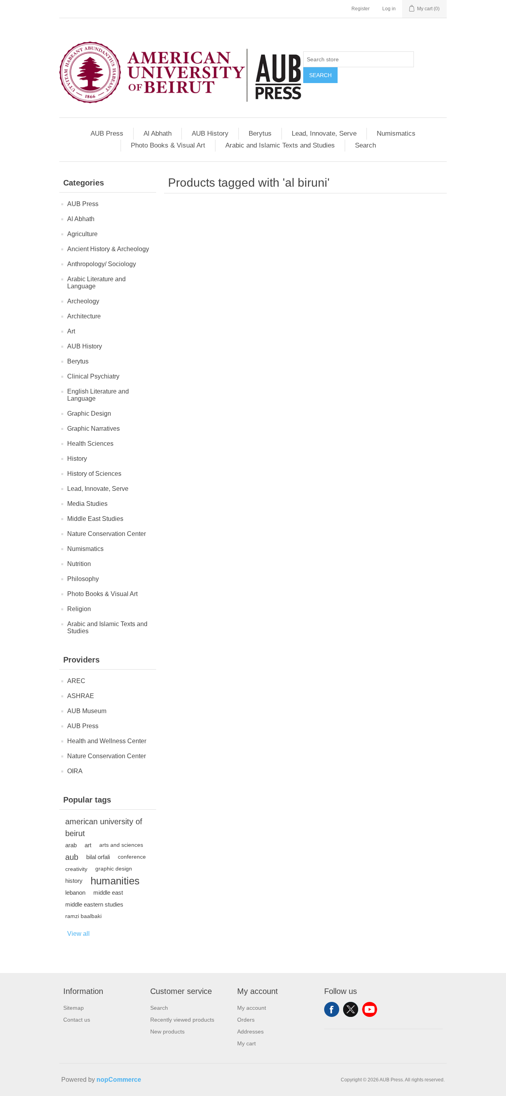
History (77, 458)
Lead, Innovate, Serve (324, 133)
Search (320, 75)
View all (78, 933)
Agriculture (82, 234)
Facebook (331, 1009)
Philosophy (83, 578)
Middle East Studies (95, 518)
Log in (389, 8)
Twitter (350, 1009)
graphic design (113, 869)
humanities (115, 880)
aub (71, 857)
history (74, 880)
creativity (76, 869)
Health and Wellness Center (106, 741)
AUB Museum (86, 711)
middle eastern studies (94, 904)
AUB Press (107, 133)
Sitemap (73, 1008)
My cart (246, 1043)
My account (251, 1008)
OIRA (75, 771)
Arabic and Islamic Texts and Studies (280, 145)
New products (167, 1031)
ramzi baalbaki (83, 916)
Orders (246, 1019)
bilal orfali (98, 857)
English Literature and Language (98, 395)
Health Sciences (90, 443)
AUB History (210, 133)
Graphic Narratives (93, 428)
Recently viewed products (182, 1019)
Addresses (250, 1031)
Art (71, 331)
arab (71, 845)
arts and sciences (121, 845)
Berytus (260, 133)
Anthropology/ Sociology (101, 264)
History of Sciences (94, 473)
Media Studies (87, 503)
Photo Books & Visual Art (168, 145)
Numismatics (396, 133)
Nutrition (79, 563)
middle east (108, 892)
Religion (79, 609)
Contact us (76, 1019)
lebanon (75, 892)
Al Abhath (157, 133)
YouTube (369, 1009)
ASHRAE (80, 696)
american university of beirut (103, 827)
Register (360, 8)
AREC (76, 681)
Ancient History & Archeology (108, 249)
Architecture (84, 316)
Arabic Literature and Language (96, 283)
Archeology (83, 301)
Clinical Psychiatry (93, 376)
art (88, 845)
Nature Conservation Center (106, 533)
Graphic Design (89, 413)
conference (132, 857)
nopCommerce (118, 1079)
